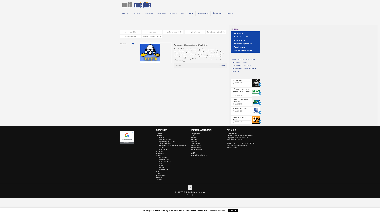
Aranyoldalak (163, 157)
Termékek (159, 136)
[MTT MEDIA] (136, 4)
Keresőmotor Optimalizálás (216, 32)
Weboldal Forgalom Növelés (152, 37)
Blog (157, 171)
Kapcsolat (159, 179)
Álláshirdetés (160, 177)
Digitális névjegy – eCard (167, 142)
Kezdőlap (159, 134)
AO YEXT (162, 138)
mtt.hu (235, 147)
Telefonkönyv (195, 144)
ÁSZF (193, 153)
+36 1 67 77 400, (238, 143)
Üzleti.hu (194, 138)
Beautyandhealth (196, 149)
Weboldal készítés (165, 140)
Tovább (223, 65)
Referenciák (159, 151)
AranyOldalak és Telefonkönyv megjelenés (172, 146)
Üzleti (160, 163)
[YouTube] (190, 195)
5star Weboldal (164, 149)
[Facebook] (187, 195)
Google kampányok (165, 144)
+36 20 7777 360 (249, 143)
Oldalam (194, 140)
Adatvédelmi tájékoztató (217, 211)
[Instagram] (193, 195)
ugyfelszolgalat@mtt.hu (239, 145)
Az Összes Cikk (130, 32)
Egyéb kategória (195, 32)
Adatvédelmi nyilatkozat (199, 155)
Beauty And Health (165, 161)
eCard (161, 165)
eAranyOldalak (163, 169)
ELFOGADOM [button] (232, 211)
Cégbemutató (152, 32)
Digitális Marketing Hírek (173, 32)
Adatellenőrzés (161, 175)
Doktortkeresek (164, 159)
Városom (162, 167)
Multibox (161, 148)
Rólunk (158, 173)
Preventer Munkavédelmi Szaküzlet (191, 45)
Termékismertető (130, 37)
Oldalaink (159, 155)
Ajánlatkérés (160, 153)
